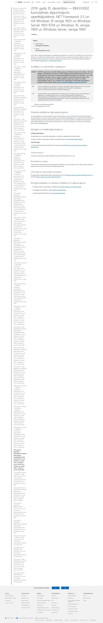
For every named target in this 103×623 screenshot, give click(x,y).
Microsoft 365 (27, 2)
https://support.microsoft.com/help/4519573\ (79, 175)
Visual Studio (70, 613)
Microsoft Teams (55, 612)
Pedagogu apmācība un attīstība (43, 607)
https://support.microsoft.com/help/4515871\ (49, 177)
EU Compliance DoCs (84, 620)
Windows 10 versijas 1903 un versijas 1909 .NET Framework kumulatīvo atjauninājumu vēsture (19, 10)
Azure (53, 600)
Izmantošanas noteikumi (58, 620)
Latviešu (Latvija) (10, 618)
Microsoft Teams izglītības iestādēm (43, 600)
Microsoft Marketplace (72, 606)
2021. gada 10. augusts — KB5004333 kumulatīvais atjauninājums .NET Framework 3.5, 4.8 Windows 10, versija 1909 (20, 87)
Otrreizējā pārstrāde (25, 605)
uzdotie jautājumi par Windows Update (71, 187)
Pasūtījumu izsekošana (25, 602)
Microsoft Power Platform (72, 608)
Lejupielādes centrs (25, 598)
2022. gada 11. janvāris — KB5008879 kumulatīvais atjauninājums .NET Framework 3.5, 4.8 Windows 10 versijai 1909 (20, 58)
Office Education (40, 605)
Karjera (84, 595)
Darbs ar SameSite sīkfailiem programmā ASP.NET (71, 82)
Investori (84, 600)
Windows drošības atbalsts (59, 190)
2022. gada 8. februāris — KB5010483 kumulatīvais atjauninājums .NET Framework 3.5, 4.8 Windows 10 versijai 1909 (20, 45)
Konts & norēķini (51, 2)
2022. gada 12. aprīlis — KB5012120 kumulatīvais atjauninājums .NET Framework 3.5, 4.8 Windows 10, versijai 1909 (20, 32)
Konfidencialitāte (49, 620)
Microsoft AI (54, 595)
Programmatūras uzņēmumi (73, 611)
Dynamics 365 (54, 602)
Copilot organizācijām (9, 595)
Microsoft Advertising (55, 607)
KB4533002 (45, 123)
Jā (55, 588)
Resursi (58, 2)
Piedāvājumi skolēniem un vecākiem (43, 610)
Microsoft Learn (71, 598)
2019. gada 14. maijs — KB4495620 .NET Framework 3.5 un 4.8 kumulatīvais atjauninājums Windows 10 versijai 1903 (20, 577)
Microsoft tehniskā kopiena (73, 604)
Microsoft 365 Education (41, 602)
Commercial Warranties (25, 607)
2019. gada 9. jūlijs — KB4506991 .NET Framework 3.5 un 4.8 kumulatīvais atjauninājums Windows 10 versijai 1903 (20, 552)
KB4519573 (70, 118)
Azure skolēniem (40, 612)
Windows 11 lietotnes (9, 602)
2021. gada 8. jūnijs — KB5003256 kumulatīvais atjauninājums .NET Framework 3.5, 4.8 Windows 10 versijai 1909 (20, 112)
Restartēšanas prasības (55, 60)
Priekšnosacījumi (43, 60)
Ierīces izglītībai (40, 598)
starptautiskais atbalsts (59, 193)
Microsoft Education (40, 595)
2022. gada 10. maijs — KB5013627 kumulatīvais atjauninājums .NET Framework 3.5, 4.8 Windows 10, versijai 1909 (20, 20)
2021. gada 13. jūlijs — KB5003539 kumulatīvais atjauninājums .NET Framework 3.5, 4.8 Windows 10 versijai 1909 (20, 100)
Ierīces (43, 2)
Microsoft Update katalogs (75, 139)
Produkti (38, 2)
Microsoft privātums (87, 598)
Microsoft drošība (55, 598)
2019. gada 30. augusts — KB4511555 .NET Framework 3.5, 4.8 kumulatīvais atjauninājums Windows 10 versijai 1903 (20, 540)
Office (32, 2)
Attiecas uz (34, 34)
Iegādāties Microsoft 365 (69, 2)
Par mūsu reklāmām (74, 620)
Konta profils (23, 595)
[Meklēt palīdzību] (92, 2)
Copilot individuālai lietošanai (10, 598)
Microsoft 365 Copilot (55, 610)
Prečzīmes (66, 620)
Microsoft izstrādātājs (72, 595)
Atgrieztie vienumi (24, 600)
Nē (65, 588)
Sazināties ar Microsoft (39, 620)
